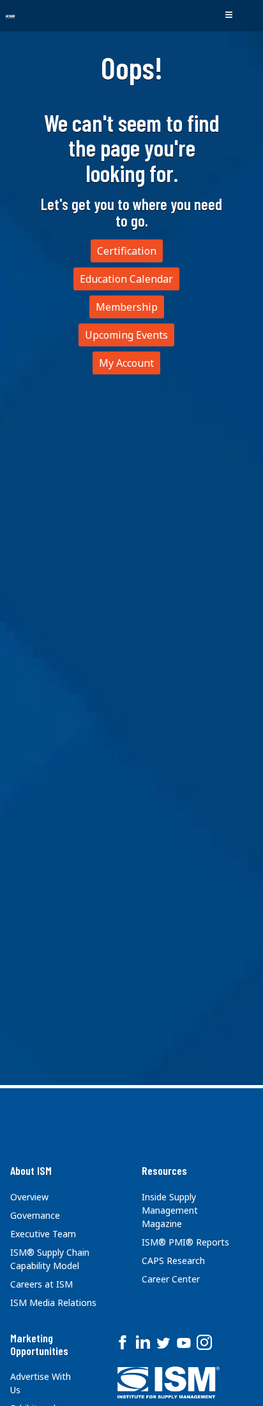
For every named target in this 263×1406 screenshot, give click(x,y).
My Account (126, 363)
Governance (35, 1215)
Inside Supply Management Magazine (170, 1210)
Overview (29, 1197)
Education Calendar (126, 279)
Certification (126, 251)
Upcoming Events (126, 335)
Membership (127, 307)
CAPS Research (173, 1260)
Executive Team (43, 1234)
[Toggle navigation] (228, 15)
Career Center (171, 1279)
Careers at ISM (41, 1284)
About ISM (31, 1170)
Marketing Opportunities (39, 1344)
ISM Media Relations (53, 1302)
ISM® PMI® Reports (185, 1242)
